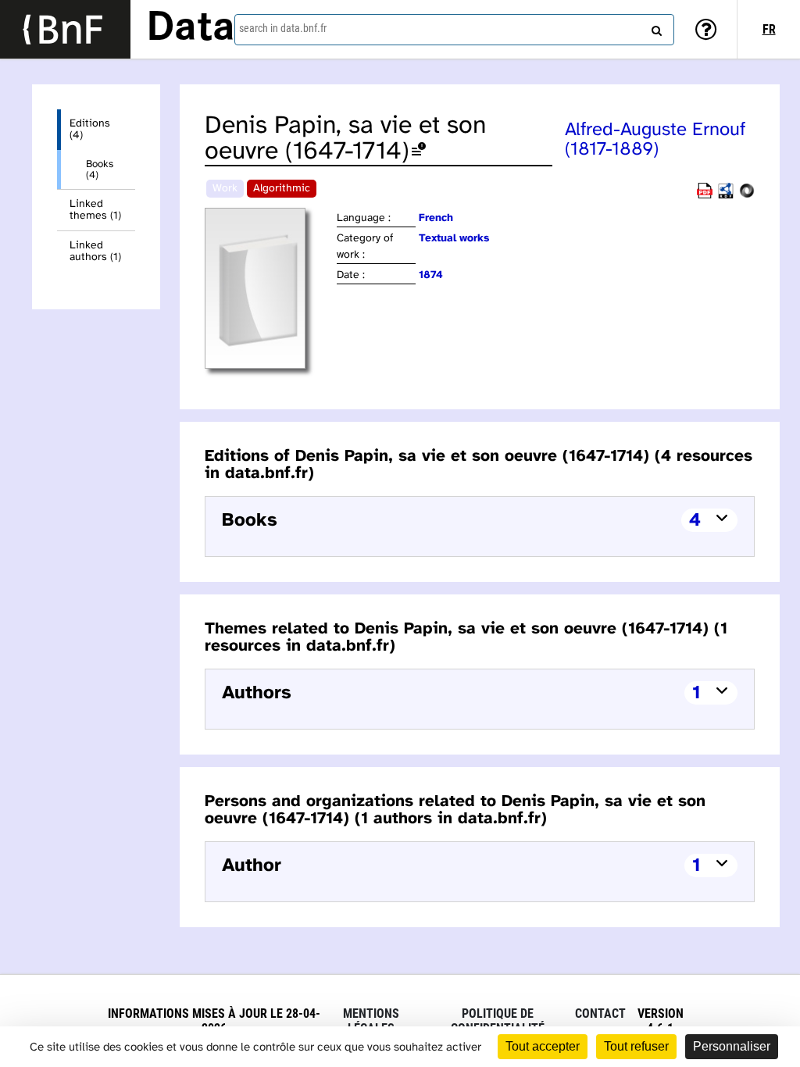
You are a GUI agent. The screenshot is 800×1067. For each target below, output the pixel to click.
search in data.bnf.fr (283, 28)
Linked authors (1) (95, 251)
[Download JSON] (747, 196)
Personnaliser (731, 1046)
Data (190, 29)
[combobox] (454, 29)
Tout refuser (636, 1046)
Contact (600, 1013)
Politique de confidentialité (498, 1021)
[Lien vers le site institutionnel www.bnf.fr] (65, 29)
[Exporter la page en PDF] (704, 196)
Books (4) (99, 169)
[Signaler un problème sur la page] (418, 152)
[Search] (654, 27)
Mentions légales (371, 1021)
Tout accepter (542, 1046)
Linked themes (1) (95, 210)
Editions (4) (90, 129)
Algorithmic (281, 188)
